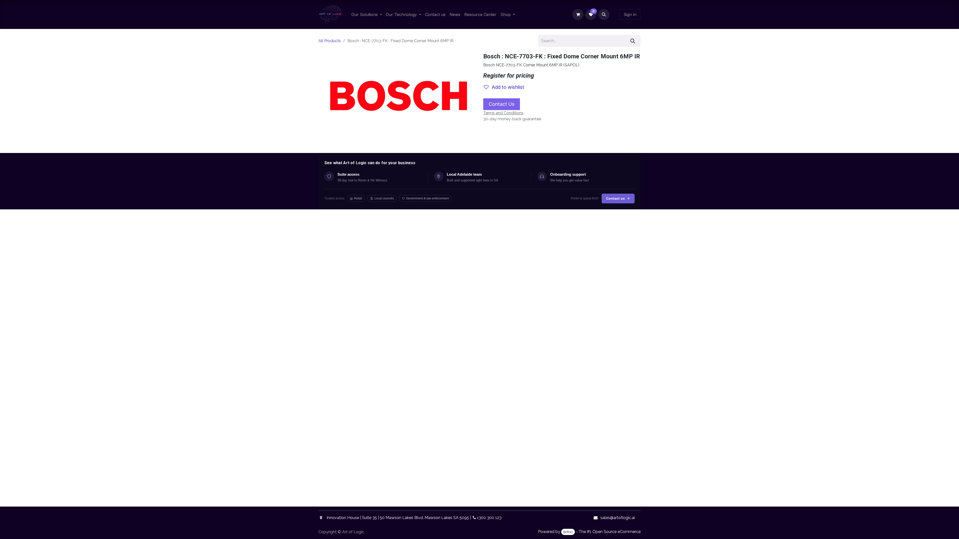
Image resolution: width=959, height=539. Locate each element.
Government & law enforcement (427, 198)
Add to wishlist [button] (507, 87)
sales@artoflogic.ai (617, 517)
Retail (358, 198)
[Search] (633, 41)
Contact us (615, 198)
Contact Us (501, 104)
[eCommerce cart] (577, 14)
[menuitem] (366, 14)
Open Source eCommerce (616, 532)
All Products (329, 40)
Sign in (630, 14)
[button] (603, 14)
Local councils (384, 198)
